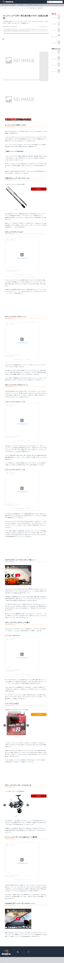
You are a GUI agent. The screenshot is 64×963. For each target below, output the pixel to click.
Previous (4, 725)
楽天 (17, 209)
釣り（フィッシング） (39, 4)
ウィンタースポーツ (29, 4)
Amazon (17, 736)
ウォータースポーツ (20, 4)
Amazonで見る (39, 714)
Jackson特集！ (59, 35)
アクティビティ (13, 4)
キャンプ (6, 4)
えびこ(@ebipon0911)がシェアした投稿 (22, 274)
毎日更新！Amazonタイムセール (59, 43)
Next (27, 725)
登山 (3, 4)
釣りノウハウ (14, 26)
